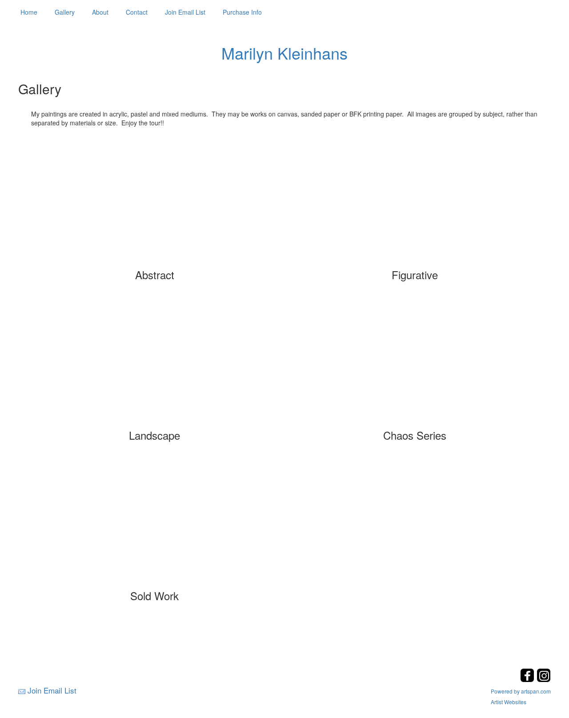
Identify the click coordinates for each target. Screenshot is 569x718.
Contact (137, 12)
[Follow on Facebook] (528, 679)
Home (28, 12)
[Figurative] (415, 204)
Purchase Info (242, 12)
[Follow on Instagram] (544, 679)
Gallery (65, 12)
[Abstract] (155, 204)
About (100, 12)
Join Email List (185, 12)
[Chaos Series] (415, 365)
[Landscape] (155, 365)
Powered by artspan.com (521, 691)
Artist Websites (508, 702)
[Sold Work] (155, 525)
